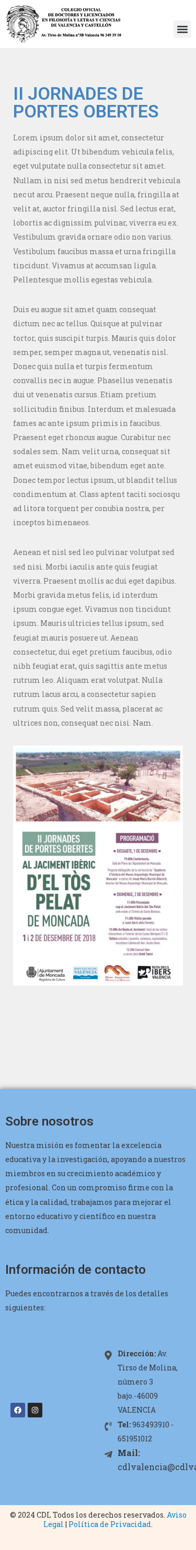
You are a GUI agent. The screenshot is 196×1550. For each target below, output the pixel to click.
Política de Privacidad (109, 1524)
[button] (182, 29)
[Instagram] (35, 1410)
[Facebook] (17, 1410)
